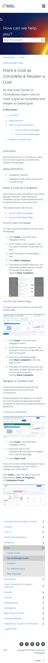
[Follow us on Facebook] (21, 644)
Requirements (16, 121)
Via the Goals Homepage (27, 130)
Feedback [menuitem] (9, 542)
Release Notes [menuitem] (11, 603)
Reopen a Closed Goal (20, 139)
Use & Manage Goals (13, 63)
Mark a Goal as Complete (21, 125)
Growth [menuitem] (8, 592)
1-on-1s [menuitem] (7, 532)
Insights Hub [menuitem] (10, 629)
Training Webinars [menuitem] (13, 618)
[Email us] (43, 644)
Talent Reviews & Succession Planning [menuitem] (18, 585)
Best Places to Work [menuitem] (14, 613)
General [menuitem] (8, 597)
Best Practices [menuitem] (14, 574)
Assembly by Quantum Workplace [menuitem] (21, 624)
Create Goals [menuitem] (13, 553)
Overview (13, 115)
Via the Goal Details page (27, 134)
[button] (43, 521)
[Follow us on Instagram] (32, 644)
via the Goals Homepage (21, 213)
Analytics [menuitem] (11, 563)
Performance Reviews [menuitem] (15, 537)
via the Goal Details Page (21, 217)
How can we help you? (19, 31)
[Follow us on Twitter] (27, 644)
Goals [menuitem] (7, 548)
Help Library (9, 57)
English (37, 661)
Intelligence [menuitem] (10, 608)
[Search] (42, 40)
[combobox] (21, 40)
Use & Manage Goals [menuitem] (18, 558)
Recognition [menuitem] (10, 579)
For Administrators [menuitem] (16, 569)
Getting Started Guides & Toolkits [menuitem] (20, 521)
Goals (22, 57)
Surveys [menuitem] (8, 527)
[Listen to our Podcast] (38, 644)
